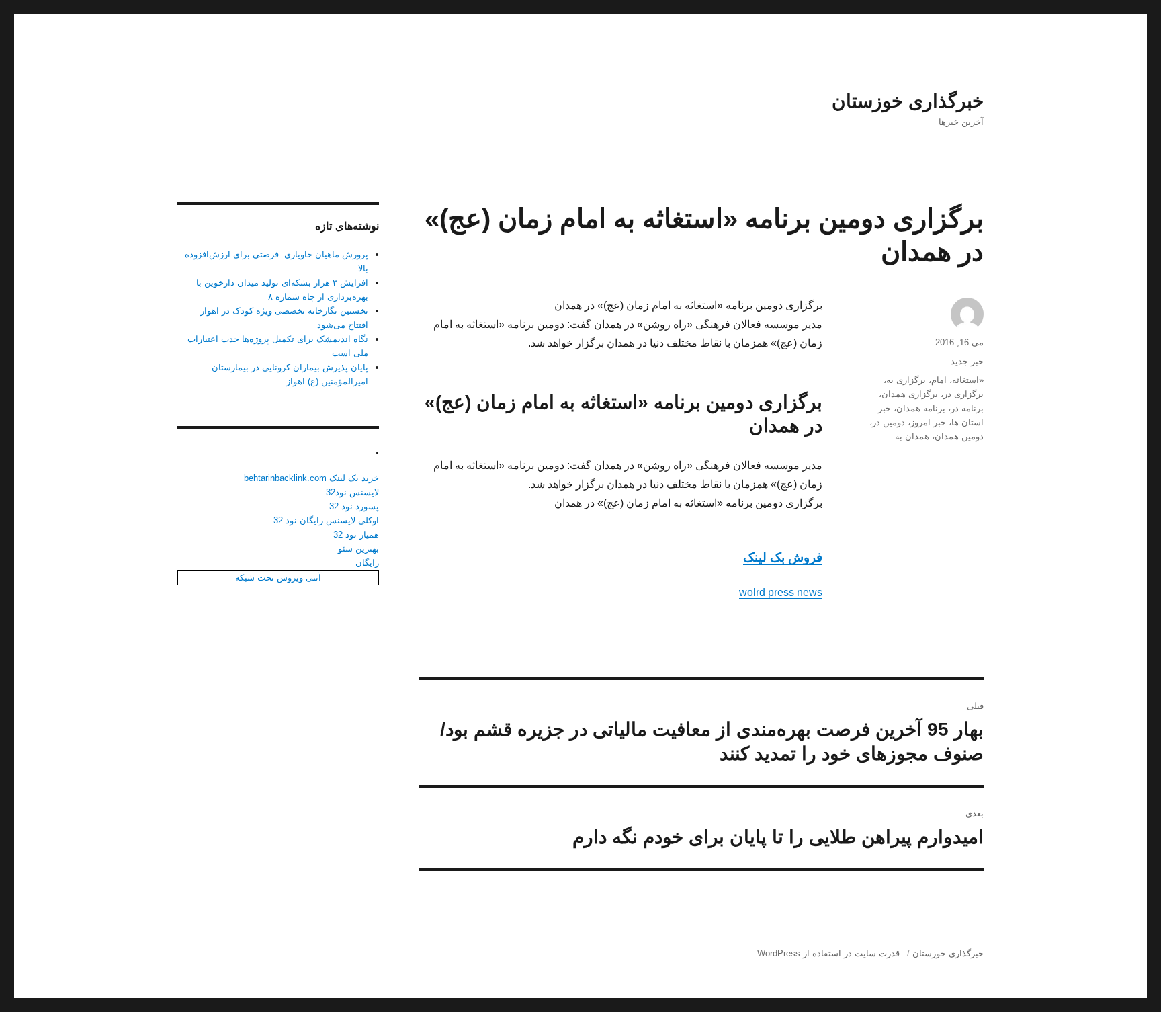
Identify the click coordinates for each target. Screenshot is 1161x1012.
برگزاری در (963, 394)
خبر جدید (967, 361)
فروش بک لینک (782, 557)
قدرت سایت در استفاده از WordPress (828, 953)
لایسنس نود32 (352, 492)
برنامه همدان (920, 408)
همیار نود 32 (356, 535)
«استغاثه (968, 380)
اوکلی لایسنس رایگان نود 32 (326, 520)
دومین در (888, 422)
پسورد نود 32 (354, 506)
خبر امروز (928, 422)
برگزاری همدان (910, 394)
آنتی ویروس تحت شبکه (278, 578)
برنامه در (967, 408)
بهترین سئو (358, 549)
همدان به (912, 436)
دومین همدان (959, 436)
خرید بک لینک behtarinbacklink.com (311, 478)
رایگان (367, 563)
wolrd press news (780, 592)
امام (939, 380)
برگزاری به (906, 380)
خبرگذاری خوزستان (908, 101)
